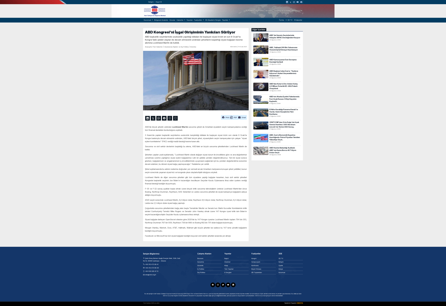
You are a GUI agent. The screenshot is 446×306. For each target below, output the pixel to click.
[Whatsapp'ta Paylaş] (158, 118)
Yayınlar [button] (225, 20)
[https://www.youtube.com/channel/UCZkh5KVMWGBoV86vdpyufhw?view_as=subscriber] (297, 2)
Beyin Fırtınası (256, 269)
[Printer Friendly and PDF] (234, 117)
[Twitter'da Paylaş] (153, 118)
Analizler (227, 262)
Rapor (226, 258)
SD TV (289, 20)
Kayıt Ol (159, 2)
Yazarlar (190, 20)
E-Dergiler (228, 272)
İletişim (151, 2)
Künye (281, 269)
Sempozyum (255, 262)
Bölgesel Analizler (161, 20)
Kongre (253, 258)
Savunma (200, 262)
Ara (282, 20)
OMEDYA (300, 303)
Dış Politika (201, 272)
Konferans (255, 265)
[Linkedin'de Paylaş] (147, 118)
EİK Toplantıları (256, 272)
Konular (172, 20)
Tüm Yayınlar (229, 269)
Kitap (226, 265)
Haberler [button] (180, 20)
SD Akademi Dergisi (213, 20)
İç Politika (200, 269)
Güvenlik (200, 265)
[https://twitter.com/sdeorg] (290, 2)
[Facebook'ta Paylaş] (164, 118)
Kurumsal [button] (147, 20)
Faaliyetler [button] (198, 20)
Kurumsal (282, 272)
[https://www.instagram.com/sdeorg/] (294, 2)
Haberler (298, 20)
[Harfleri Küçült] (175, 118)
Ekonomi (200, 258)
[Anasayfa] (154, 11)
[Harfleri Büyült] (169, 118)
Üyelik (281, 265)
